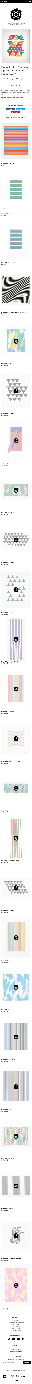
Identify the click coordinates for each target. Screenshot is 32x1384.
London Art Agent (16, 1326)
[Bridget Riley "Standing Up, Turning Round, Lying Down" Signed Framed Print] (16, 46)
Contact (16, 1320)
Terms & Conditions (16, 1328)
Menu (5, 1)
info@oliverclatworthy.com (16, 1351)
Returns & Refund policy (16, 1330)
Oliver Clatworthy (16, 1324)
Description (15, 85)
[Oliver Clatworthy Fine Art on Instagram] (23, 1339)
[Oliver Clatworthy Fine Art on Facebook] (13, 1339)
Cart (29, 1)
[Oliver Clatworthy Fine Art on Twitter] (8, 1339)
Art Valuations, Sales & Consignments (16, 1322)
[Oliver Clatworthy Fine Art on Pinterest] (18, 1339)
